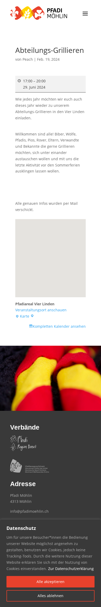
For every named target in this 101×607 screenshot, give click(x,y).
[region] (50, 563)
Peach (28, 59)
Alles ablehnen (50, 595)
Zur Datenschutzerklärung (71, 568)
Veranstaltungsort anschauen (41, 309)
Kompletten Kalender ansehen (59, 326)
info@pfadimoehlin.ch (29, 511)
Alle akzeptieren (50, 581)
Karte (24, 316)
